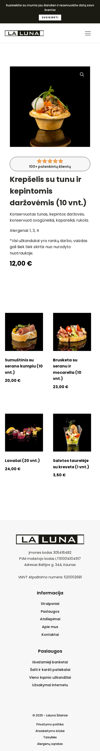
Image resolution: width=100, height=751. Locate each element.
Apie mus (50, 627)
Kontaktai (50, 634)
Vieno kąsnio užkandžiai (50, 677)
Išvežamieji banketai (50, 662)
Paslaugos (50, 611)
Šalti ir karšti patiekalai (50, 669)
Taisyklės (50, 737)
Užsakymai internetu (50, 685)
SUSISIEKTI (50, 17)
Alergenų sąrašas (50, 744)
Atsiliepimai (50, 619)
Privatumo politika (50, 724)
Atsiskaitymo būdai (50, 731)
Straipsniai (50, 603)
